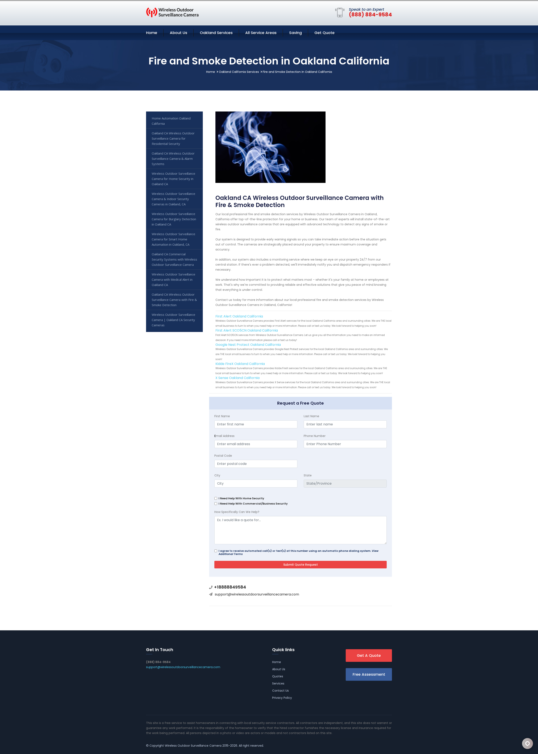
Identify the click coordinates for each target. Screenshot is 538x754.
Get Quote (324, 32)
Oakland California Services (239, 72)
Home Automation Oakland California (171, 121)
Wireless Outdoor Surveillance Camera (193, 746)
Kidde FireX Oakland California (240, 363)
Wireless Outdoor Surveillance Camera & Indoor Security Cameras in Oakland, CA (173, 198)
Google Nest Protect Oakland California (248, 344)
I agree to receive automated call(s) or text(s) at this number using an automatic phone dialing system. (298, 552)
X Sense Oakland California (237, 377)
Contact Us (280, 690)
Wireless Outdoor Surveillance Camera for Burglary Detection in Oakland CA (174, 219)
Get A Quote (369, 655)
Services (278, 683)
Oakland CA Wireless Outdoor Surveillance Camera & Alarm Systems (173, 158)
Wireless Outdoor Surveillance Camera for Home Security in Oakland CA (173, 178)
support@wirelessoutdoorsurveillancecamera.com (257, 594)
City (217, 475)
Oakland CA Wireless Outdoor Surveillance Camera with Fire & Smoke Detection (174, 299)
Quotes (277, 676)
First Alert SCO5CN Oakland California (246, 330)
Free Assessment (369, 674)
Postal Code (223, 456)
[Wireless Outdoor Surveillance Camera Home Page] (172, 12)
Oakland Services (216, 32)
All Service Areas (261, 32)
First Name (222, 416)
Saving (295, 32)
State (308, 475)
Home (151, 32)
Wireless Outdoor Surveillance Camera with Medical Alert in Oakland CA (173, 279)
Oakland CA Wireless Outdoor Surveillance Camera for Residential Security (173, 138)
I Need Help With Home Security (241, 498)
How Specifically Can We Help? (236, 512)
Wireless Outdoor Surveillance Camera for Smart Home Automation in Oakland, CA (173, 239)
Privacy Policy (282, 698)
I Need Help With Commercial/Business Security (253, 503)
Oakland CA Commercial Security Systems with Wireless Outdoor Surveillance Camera (174, 259)
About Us (178, 32)
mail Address (224, 436)
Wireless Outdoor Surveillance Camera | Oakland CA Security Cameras (173, 319)
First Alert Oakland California (239, 316)
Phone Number (315, 436)
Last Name (311, 416)
